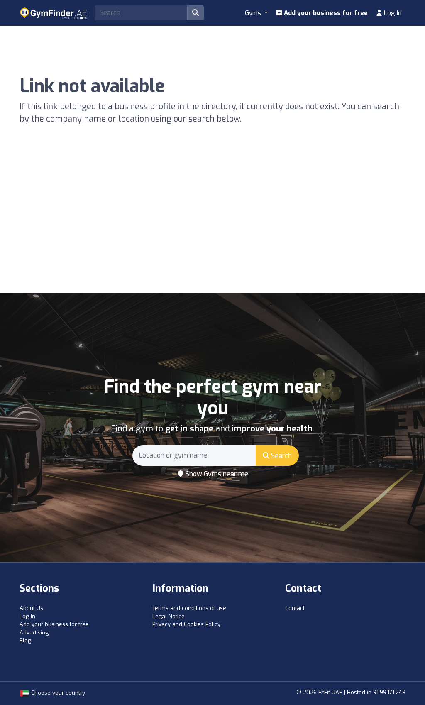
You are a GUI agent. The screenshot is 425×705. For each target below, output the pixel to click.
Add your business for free (325, 13)
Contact (295, 608)
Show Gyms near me (216, 474)
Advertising (34, 632)
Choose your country (57, 692)
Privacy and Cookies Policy (186, 624)
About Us (31, 608)
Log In (391, 13)
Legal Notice (168, 616)
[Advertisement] (212, 231)
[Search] (195, 12)
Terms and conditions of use (189, 608)
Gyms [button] (254, 13)
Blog (25, 640)
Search (280, 455)
